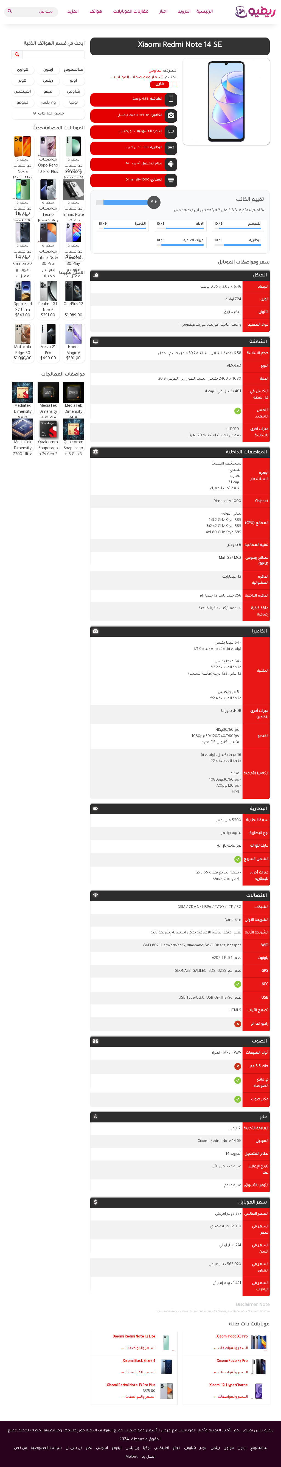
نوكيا (73, 103)
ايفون (48, 70)
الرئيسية (204, 12)
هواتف (95, 12)
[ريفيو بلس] (255, 11)
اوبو (73, 81)
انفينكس (22, 92)
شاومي (73, 92)
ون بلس (48, 103)
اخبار (163, 12)
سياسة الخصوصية (46, 1448)
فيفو (48, 92)
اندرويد (184, 12)
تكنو (89, 1448)
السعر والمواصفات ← (230, 1348)
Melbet (132, 1457)
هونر (22, 81)
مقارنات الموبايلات (130, 12)
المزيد (73, 12)
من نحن (20, 1448)
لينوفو (22, 103)
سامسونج (73, 70)
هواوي (22, 70)
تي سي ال (74, 1448)
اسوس (102, 1448)
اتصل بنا (148, 1457)
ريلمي (48, 81)
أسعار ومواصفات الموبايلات (136, 78)
